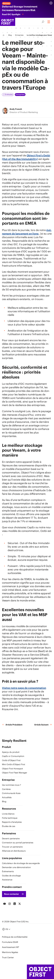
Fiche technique (9, 818)
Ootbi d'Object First (11, 760)
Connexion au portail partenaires (17, 842)
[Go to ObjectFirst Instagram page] (9, 903)
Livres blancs (8, 813)
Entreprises (19, 35)
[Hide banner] (51, 3)
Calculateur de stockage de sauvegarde (21, 863)
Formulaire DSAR (10, 942)
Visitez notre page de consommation (24, 687)
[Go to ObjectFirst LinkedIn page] (14, 903)
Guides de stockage (11, 875)
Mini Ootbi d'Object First (13, 764)
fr (7, 929)
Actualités (7, 797)
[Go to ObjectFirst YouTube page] (4, 903)
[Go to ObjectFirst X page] (19, 903)
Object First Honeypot (12, 768)
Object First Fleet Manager (14, 772)
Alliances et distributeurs (14, 851)
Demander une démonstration (16, 867)
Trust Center (8, 957)
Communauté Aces (11, 793)
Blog (10, 35)
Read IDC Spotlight (11, 14)
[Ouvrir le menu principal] (49, 22)
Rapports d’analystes (12, 822)
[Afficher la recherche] (43, 22)
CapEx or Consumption (13, 756)
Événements (8, 871)
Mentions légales (10, 952)
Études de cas (8, 826)
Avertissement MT (10, 947)
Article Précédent (14, 724)
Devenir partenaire (11, 838)
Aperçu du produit (10, 752)
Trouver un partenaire (12, 846)
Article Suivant (41, 724)
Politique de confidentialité (14, 937)
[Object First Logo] (7, 22)
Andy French (16, 109)
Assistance (7, 879)
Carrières (6, 789)
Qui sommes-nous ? (11, 785)
